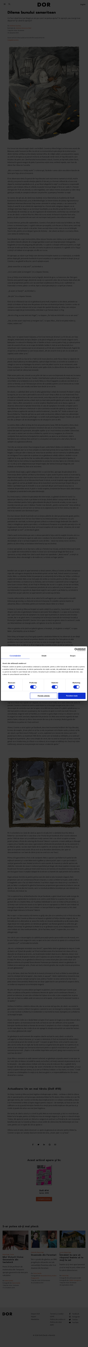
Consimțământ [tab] (15, 656)
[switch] (33, 687)
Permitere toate (72, 696)
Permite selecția (44, 696)
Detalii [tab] (44, 656)
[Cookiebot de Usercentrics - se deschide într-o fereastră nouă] (76, 649)
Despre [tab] (73, 656)
